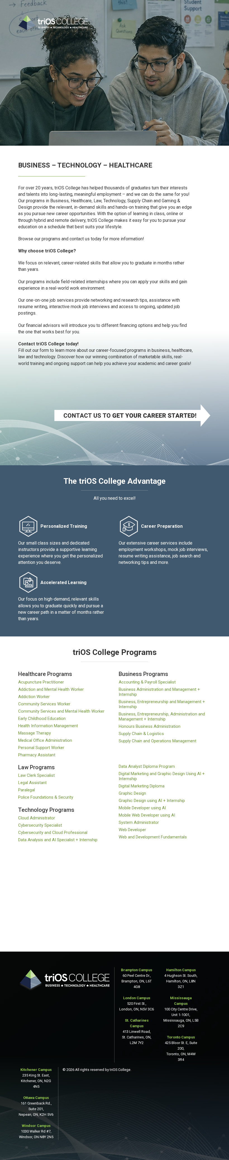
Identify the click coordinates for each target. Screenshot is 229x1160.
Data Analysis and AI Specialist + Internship (57, 839)
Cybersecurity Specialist (40, 825)
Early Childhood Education (42, 718)
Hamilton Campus (181, 970)
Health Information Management (48, 725)
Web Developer (132, 829)
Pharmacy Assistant (36, 754)
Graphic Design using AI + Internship (152, 800)
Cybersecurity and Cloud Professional (52, 832)
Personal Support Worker (41, 747)
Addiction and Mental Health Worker (51, 689)
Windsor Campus (36, 1126)
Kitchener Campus (36, 1070)
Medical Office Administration (45, 740)
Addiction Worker (34, 696)
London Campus (136, 998)
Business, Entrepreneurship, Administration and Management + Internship (162, 717)
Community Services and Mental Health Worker (61, 711)
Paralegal (26, 789)
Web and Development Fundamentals (153, 837)
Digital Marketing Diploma (141, 786)
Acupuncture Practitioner (41, 682)
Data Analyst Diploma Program (147, 766)
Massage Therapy (34, 733)
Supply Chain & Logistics (141, 733)
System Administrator (139, 822)
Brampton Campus (136, 970)
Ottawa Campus (36, 1098)
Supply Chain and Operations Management (157, 740)
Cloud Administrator (36, 817)
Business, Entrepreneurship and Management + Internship (162, 704)
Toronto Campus (181, 1037)
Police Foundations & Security (45, 797)
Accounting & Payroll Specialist (147, 682)
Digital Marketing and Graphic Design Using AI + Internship (162, 776)
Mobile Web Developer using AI (147, 815)
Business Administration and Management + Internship (159, 692)
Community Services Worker (44, 703)
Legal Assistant (32, 782)
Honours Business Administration (149, 726)
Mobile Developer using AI (142, 807)
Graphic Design (132, 793)
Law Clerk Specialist (36, 775)
